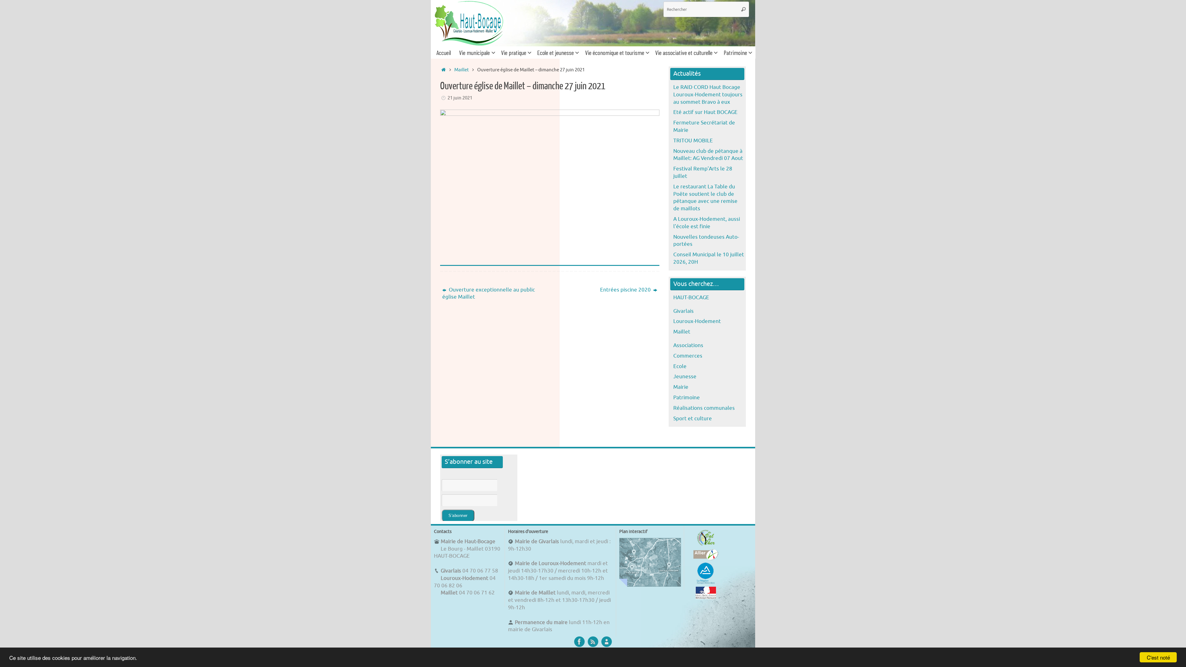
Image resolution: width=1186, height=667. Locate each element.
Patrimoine (686, 397)
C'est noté (1158, 657)
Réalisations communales (704, 408)
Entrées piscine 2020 (626, 290)
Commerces (687, 356)
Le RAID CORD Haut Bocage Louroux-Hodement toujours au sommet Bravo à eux (707, 94)
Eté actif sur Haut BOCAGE (705, 112)
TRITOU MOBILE (693, 140)
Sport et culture (692, 418)
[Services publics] (706, 597)
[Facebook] (579, 641)
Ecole (680, 366)
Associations (688, 345)
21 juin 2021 (460, 98)
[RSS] (593, 641)
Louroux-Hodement (697, 321)
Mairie (680, 387)
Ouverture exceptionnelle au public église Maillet (488, 293)
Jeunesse (684, 376)
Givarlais (683, 311)
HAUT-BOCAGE (691, 297)
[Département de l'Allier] (705, 558)
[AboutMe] (606, 641)
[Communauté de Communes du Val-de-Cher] (705, 545)
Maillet (461, 70)
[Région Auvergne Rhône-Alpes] (705, 583)
